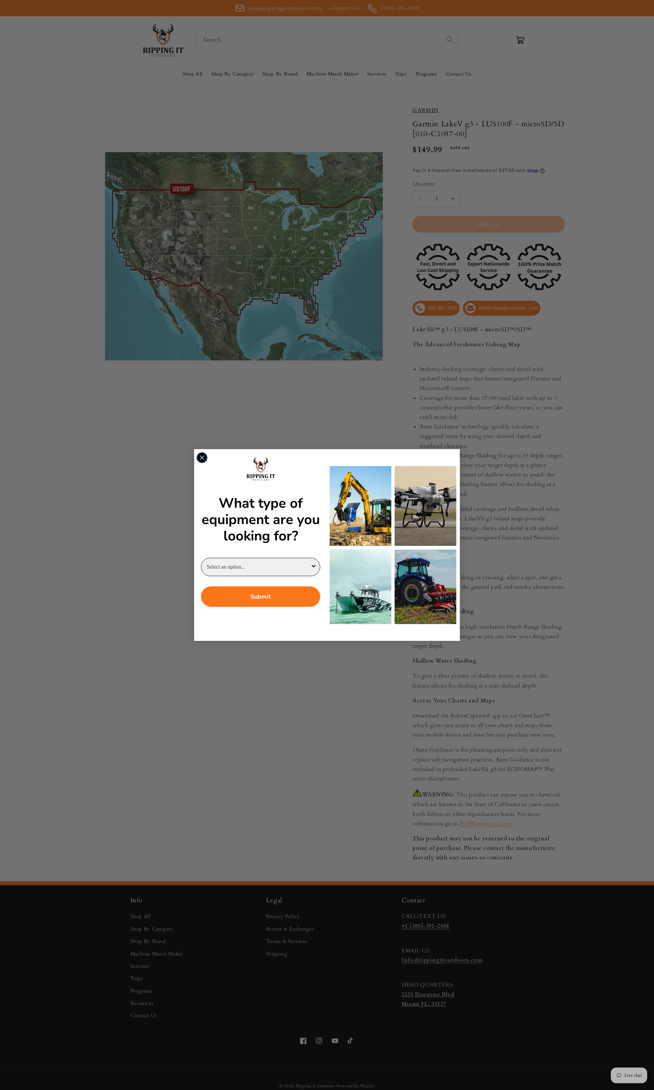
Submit (260, 597)
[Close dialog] (202, 458)
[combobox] (258, 567)
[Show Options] (313, 567)
